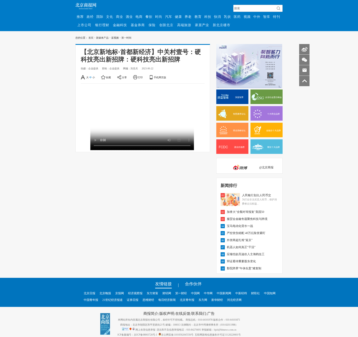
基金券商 (138, 25)
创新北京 (166, 25)
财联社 (255, 293)
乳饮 (227, 16)
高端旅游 (184, 25)
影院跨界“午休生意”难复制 (244, 268)
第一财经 (181, 293)
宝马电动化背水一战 (240, 225)
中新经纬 (241, 293)
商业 (119, 16)
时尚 (158, 16)
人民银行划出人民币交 (256, 195)
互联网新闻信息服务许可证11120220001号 (218, 334)
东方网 (202, 299)
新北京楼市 (221, 25)
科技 (207, 16)
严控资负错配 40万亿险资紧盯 (246, 233)
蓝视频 (115, 37)
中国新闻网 (224, 293)
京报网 (119, 293)
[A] (83, 77)
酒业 (129, 16)
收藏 (108, 77)
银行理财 (102, 25)
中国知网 (270, 293)
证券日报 (132, 299)
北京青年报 (187, 299)
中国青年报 (91, 299)
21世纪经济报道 (112, 299)
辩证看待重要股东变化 (241, 261)
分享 (124, 77)
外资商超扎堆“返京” (240, 240)
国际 (99, 16)
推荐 (80, 16)
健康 (178, 16)
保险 (152, 25)
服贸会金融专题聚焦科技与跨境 (247, 218)
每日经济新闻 (167, 299)
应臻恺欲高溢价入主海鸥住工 (246, 254)
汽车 (168, 16)
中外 (256, 16)
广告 (211, 313)
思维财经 (148, 299)
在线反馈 (182, 313)
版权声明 (166, 313)
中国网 (195, 293)
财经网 (166, 293)
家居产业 (202, 25)
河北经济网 (234, 299)
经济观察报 (135, 293)
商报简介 (150, 313)
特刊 (276, 16)
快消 (217, 16)
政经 (90, 16)
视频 (247, 16)
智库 (266, 16)
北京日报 (89, 293)
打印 (140, 77)
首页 (90, 37)
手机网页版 (160, 77)
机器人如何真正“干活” (241, 247)
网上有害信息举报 (145, 329)
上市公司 (84, 25)
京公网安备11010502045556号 (177, 334)
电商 (139, 16)
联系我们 (198, 313)
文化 (109, 16)
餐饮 (148, 16)
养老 (188, 16)
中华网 (208, 293)
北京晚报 (105, 293)
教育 (198, 16)
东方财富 (152, 293)
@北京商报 (266, 167)
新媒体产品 (102, 37)
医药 (237, 16)
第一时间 (126, 37)
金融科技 (120, 25)
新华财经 (217, 299)
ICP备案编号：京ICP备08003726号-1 (137, 334)
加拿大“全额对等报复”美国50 (245, 211)
